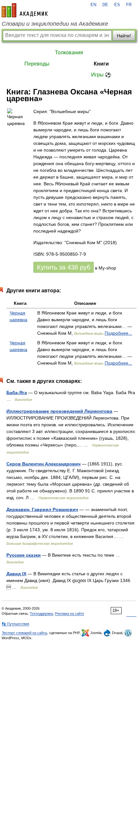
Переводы (36, 63)
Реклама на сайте (69, 613)
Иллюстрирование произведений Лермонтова (59, 411)
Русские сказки (23, 555)
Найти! (124, 35)
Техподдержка (41, 613)
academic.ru (25, 10)
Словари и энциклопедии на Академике (55, 24)
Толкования (69, 52)
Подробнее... (118, 333)
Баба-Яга (16, 392)
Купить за (63, 267)
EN (93, 5)
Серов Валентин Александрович (43, 463)
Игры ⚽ (101, 74)
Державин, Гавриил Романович (42, 509)
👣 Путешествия (15, 624)
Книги (101, 63)
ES (117, 5)
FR (129, 5)
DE (105, 5)
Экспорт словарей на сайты (24, 633)
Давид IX (16, 573)
